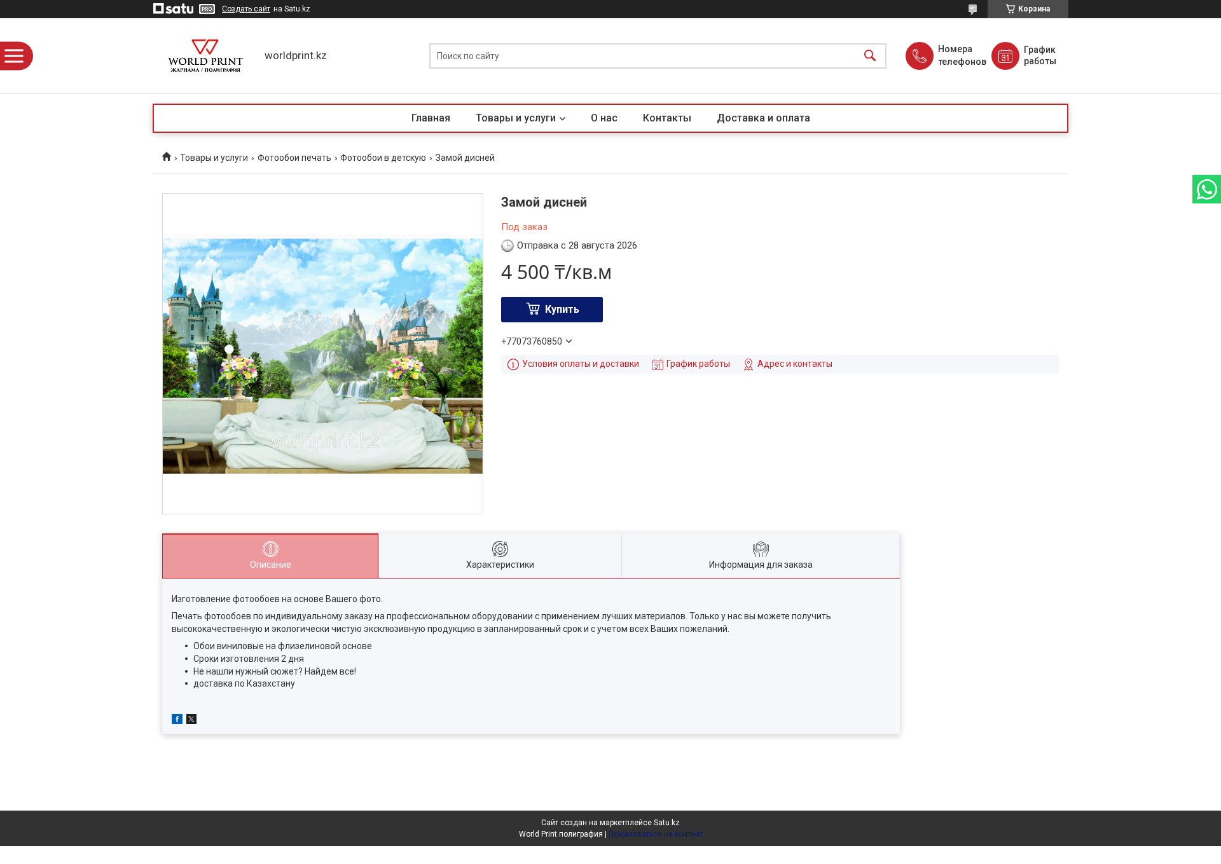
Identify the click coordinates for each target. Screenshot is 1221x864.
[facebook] (177, 721)
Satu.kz (667, 822)
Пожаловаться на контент (656, 834)
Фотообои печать (294, 158)
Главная (430, 118)
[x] (191, 721)
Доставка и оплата (763, 118)
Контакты (667, 118)
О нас (604, 118)
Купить (562, 309)
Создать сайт (246, 8)
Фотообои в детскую (383, 158)
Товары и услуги (516, 118)
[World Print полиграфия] (205, 55)
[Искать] (870, 55)
